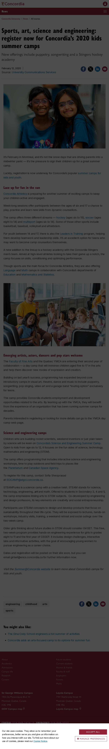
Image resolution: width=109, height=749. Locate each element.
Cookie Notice (40, 741)
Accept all (93, 732)
